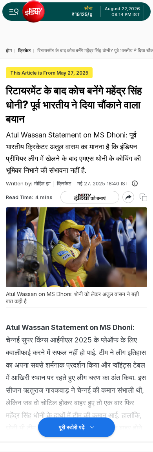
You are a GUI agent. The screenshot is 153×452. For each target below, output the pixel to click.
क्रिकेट (64, 183)
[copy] (143, 197)
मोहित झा (42, 183)
